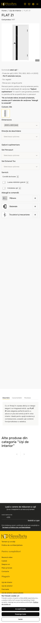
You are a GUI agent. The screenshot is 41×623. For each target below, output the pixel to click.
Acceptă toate (20, 609)
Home (4, 11)
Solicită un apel (33, 521)
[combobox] (20, 125)
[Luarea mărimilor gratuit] (4, 182)
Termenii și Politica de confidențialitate (16, 527)
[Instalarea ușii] (4, 188)
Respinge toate (20, 614)
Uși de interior (15, 11)
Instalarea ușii (12, 188)
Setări (20, 619)
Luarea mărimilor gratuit (16, 182)
